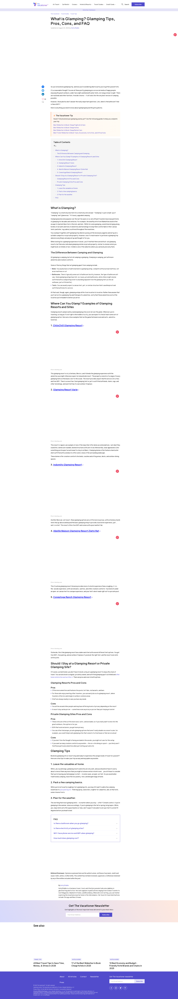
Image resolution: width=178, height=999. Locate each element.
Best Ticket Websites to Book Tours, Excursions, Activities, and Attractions (79, 133)
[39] (43, 99)
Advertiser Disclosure (89, 10)
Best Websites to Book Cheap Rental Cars (67, 130)
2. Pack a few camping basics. (67, 191)
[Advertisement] (89, 858)
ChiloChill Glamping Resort (68, 325)
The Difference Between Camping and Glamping (73, 153)
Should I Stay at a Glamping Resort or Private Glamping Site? (76, 176)
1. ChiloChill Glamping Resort (67, 160)
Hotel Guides (76, 959)
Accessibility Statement (65, 989)
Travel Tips (73, 14)
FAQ (56, 198)
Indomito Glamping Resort (67, 464)
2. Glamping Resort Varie (65, 163)
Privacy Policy (36, 989)
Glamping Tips (60, 185)
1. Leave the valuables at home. (67, 188)
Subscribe (138, 4)
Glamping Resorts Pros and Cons (68, 179)
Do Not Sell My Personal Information (50, 989)
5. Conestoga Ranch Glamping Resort (70, 172)
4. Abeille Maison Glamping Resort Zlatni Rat (72, 169)
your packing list (65, 790)
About (62, 977)
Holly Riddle (75, 28)
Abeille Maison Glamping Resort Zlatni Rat (76, 530)
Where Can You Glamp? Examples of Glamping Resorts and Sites (77, 157)
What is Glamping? (61, 150)
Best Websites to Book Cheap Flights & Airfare (69, 125)
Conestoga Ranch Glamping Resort (72, 597)
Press (62, 982)
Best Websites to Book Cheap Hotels (66, 128)
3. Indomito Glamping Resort (67, 166)
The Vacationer (55, 14)
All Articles (72, 977)
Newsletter (94, 977)
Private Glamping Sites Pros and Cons (70, 182)
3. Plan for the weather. (65, 194)
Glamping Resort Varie (65, 389)
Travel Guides (65, 14)
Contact (83, 977)
